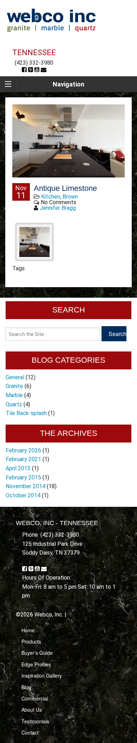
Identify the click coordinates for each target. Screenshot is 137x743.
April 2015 (18, 468)
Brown (70, 196)
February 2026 (23, 450)
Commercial (34, 698)
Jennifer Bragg (58, 208)
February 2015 (23, 477)
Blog (26, 687)
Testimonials (35, 721)
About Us (31, 709)
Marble (14, 395)
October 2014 (23, 495)
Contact (30, 732)
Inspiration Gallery (41, 675)
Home (28, 630)
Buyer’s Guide (37, 652)
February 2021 (23, 459)
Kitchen (50, 196)
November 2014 (25, 486)
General (15, 377)
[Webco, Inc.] (51, 20)
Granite (14, 386)
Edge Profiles (36, 664)
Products (31, 641)
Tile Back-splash (26, 413)
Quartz (14, 404)
